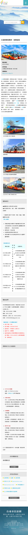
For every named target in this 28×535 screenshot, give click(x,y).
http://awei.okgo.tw (7, 73)
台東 (2, 79)
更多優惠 (14, 467)
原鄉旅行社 (11, 393)
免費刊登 (9, 524)
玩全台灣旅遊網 (12, 522)
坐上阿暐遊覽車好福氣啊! (10, 491)
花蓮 (18, 103)
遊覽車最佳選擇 (16, 488)
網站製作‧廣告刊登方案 (17, 524)
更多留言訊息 (14, 498)
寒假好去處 (7, 488)
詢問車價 (17, 478)
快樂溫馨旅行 (20, 484)
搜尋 (22, 22)
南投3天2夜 (7, 481)
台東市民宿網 (4, 2)
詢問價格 (6, 478)
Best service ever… (17, 481)
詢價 (12, 478)
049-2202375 (12, 525)
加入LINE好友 (20, 525)
